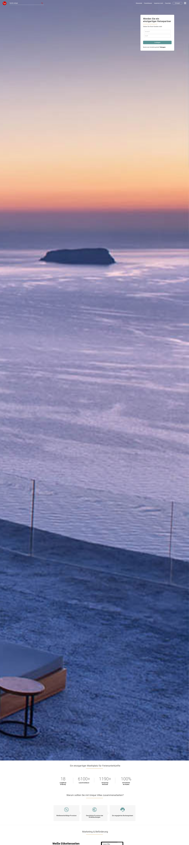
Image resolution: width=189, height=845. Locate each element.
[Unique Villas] (5, 3)
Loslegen (157, 42)
